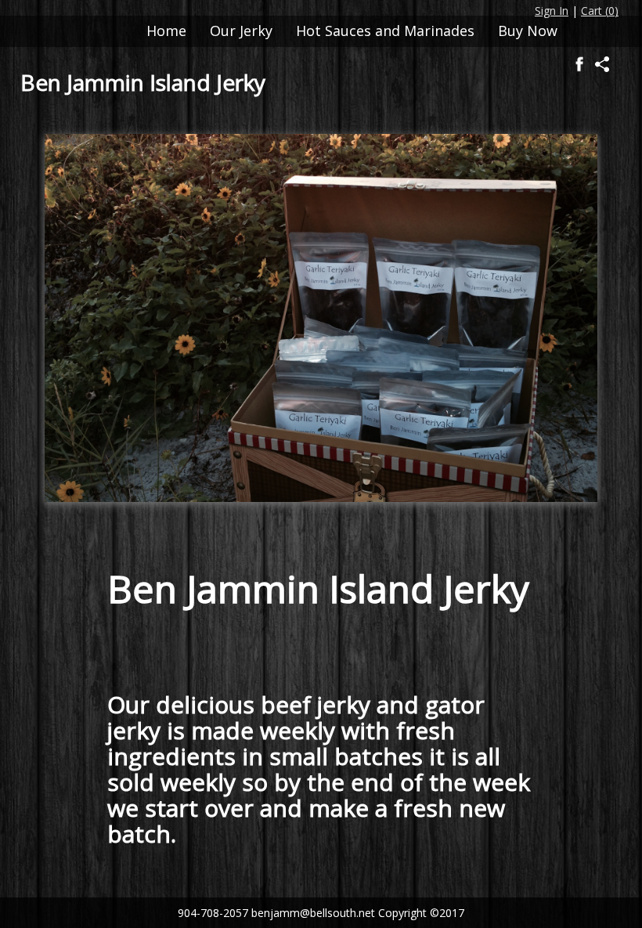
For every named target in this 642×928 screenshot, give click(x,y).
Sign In (551, 10)
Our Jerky (241, 30)
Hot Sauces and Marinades (385, 30)
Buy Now (527, 30)
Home (166, 30)
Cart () (600, 10)
